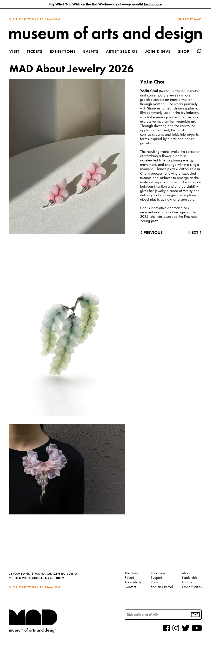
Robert (129, 578)
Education (158, 573)
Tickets (34, 52)
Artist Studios (122, 52)
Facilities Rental (162, 587)
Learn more (153, 4)
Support (156, 578)
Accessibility (133, 582)
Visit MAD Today (24, 19)
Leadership (190, 578)
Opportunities (192, 587)
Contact (130, 587)
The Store (131, 573)
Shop (183, 52)
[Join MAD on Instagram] (175, 630)
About (186, 573)
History (187, 582)
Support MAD (190, 19)
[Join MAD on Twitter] (186, 630)
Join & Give (157, 52)
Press (154, 582)
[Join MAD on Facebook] (166, 630)
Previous (151, 233)
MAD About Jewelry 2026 (71, 69)
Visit (14, 52)
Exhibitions (63, 52)
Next (195, 233)
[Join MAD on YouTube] (197, 630)
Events (90, 52)
